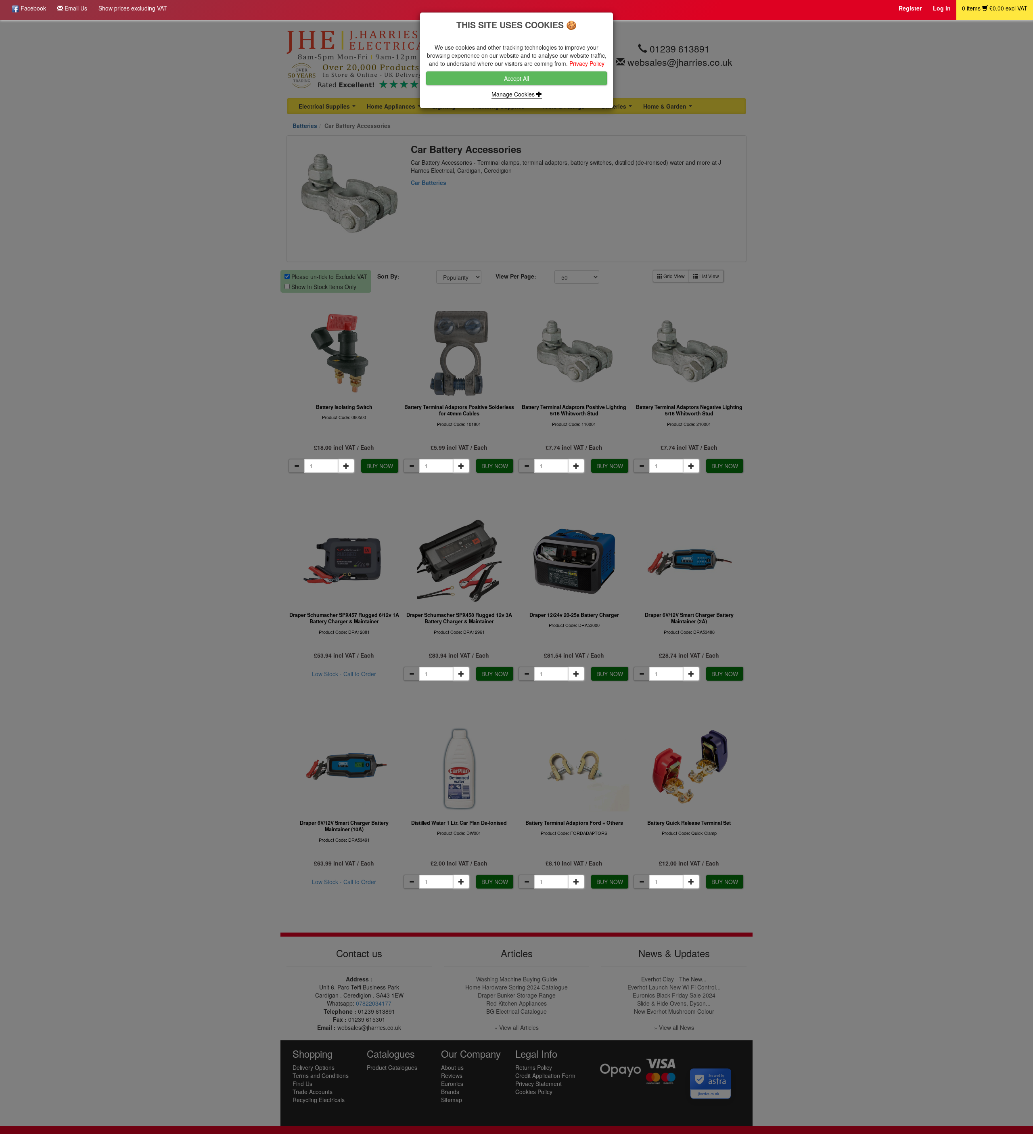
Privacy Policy (586, 63)
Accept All (516, 78)
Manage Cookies (513, 94)
